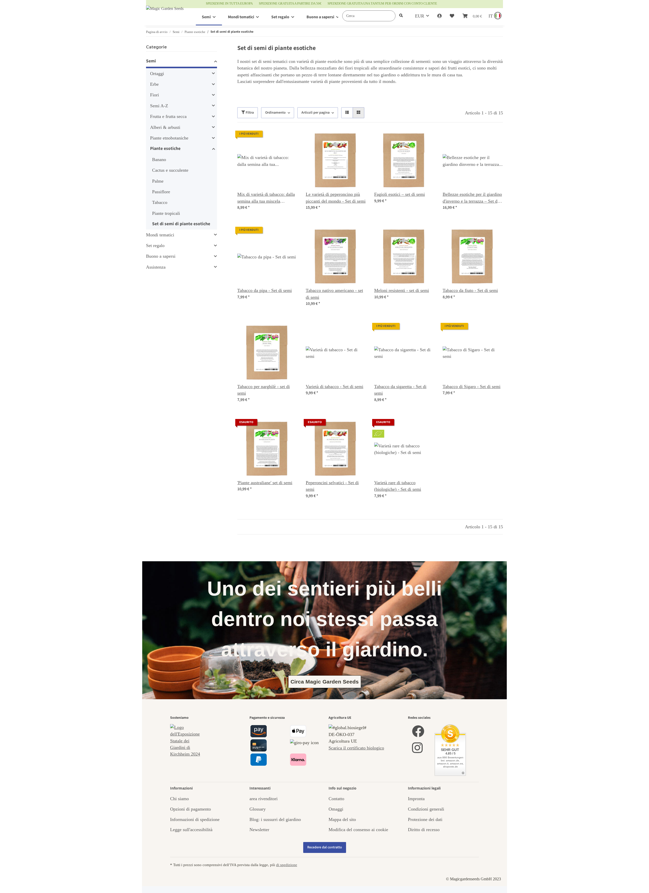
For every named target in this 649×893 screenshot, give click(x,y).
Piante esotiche (165, 148)
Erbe (154, 84)
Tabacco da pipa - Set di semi (264, 290)
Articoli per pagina (315, 112)
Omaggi (336, 809)
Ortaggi (157, 73)
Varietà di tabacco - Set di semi (334, 386)
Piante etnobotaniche (169, 138)
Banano (159, 159)
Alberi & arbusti (165, 127)
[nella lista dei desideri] (289, 139)
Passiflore (161, 191)
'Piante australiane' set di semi (264, 482)
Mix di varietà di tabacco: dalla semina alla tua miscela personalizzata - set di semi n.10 (267, 198)
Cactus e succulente (170, 170)
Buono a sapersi (160, 256)
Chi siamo (179, 798)
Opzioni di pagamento (190, 809)
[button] (439, 16)
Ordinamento (275, 112)
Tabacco (159, 202)
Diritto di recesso (424, 829)
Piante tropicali (166, 213)
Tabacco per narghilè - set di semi (263, 390)
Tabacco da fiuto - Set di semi (470, 290)
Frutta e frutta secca (168, 116)
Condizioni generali (426, 809)
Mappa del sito (342, 819)
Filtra (249, 112)
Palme (158, 181)
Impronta (416, 798)
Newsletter (259, 829)
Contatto (336, 798)
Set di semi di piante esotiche (181, 224)
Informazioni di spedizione (195, 819)
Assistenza (156, 267)
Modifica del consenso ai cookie (358, 829)
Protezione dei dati (425, 819)
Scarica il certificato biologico (356, 747)
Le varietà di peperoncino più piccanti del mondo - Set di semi (336, 197)
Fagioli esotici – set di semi (399, 194)
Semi (151, 61)
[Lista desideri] (452, 16)
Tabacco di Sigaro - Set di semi (471, 386)
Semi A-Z (159, 105)
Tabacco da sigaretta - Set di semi (400, 390)
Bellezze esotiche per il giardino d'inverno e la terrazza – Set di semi (472, 198)
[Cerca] (401, 15)
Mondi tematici (160, 234)
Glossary (257, 809)
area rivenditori (263, 798)
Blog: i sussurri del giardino (275, 819)
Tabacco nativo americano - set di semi (334, 294)
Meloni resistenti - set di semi (401, 290)
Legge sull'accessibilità (191, 829)
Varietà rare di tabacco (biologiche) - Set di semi (397, 486)
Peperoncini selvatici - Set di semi (332, 486)
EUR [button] (419, 16)
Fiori (154, 94)
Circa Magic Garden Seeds (325, 682)
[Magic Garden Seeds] (165, 13)
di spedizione (286, 865)
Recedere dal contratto (324, 847)
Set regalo (155, 245)
